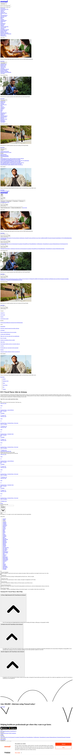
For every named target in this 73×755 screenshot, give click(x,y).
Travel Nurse (3, 100)
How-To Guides (10, 161)
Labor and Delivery (4, 15)
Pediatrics (2, 114)
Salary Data (12, 162)
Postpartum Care (3, 112)
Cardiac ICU (2, 10)
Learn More (2, 73)
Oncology (2, 19)
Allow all (63, 744)
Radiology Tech (3, 31)
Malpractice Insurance (4, 155)
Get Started (10, 159)
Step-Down (2, 24)
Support (5, 152)
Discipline (3, 506)
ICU (1, 14)
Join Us (1, 739)
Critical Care (2, 12)
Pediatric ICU (2, 21)
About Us (14, 731)
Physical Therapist (3, 30)
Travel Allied (9, 201)
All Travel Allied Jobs (4, 26)
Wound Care (2, 113)
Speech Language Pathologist (5, 33)
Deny (63, 747)
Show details (17, 752)
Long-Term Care (3, 16)
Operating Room (3, 20)
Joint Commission (13, 733)
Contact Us (4, 151)
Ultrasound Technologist (65, 737)
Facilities (2, 735)
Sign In (4, 739)
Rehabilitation (2, 23)
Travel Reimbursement (4, 156)
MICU (1, 18)
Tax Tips (10, 163)
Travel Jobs (3, 3)
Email (1, 505)
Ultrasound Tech (3, 35)
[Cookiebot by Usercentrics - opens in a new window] (7, 753)
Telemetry (2, 25)
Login (8, 191)
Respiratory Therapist (4, 32)
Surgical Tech (2, 34)
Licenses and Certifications (14, 160)
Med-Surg (2, 17)
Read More (2, 61)
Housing (11, 164)
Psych (1, 22)
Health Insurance (3, 154)
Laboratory (2, 28)
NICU (1, 105)
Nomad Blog (12, 158)
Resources (2, 149)
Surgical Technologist (57, 737)
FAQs (1, 733)
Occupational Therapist (4, 29)
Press (6, 731)
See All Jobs (2, 8)
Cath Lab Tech (3, 27)
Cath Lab (2, 11)
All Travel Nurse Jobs (4, 9)
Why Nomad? (3, 731)
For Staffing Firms (3, 191)
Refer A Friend (10, 731)
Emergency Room (3, 13)
